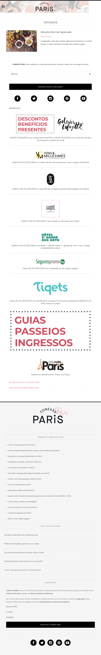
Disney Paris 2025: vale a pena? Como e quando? (23, 561)
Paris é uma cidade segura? (19, 519)
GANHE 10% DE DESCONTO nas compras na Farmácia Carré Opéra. (50, 221)
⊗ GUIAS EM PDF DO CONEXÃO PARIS (24, 382)
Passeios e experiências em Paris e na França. (50, 374)
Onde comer (46, 37)
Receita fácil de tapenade (56, 32)
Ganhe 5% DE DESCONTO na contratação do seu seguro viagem (50, 268)
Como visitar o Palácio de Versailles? (22, 502)
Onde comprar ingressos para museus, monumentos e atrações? (34, 450)
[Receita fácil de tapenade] (21, 41)
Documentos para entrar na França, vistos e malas (24, 552)
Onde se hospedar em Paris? (19, 513)
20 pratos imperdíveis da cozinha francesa (21, 535)
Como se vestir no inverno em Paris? (22, 507)
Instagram (10, 617)
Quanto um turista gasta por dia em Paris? (24, 479)
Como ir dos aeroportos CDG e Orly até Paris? (22, 570)
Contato (9, 612)
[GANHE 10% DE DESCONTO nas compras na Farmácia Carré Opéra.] (50, 209)
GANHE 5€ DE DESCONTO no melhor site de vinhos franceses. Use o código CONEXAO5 (50, 162)
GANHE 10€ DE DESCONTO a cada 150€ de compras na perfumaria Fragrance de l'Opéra (50, 189)
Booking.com (14, 108)
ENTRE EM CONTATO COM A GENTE (50, 87)
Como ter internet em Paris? (19, 485)
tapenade (50, 22)
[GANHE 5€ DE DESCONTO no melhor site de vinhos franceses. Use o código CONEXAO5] (50, 155)
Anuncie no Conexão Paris (50, 625)
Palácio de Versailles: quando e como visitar (21, 544)
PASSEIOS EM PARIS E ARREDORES (25, 388)
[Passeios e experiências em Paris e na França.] (50, 365)
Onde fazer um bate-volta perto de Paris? (24, 462)
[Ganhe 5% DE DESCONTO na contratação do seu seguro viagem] (50, 262)
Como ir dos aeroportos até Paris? (21, 445)
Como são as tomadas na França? (21, 468)
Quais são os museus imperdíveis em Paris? (25, 456)
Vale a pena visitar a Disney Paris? (21, 490)
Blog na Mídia (11, 606)
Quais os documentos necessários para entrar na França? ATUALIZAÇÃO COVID (39, 496)
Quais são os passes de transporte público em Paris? (29, 473)
